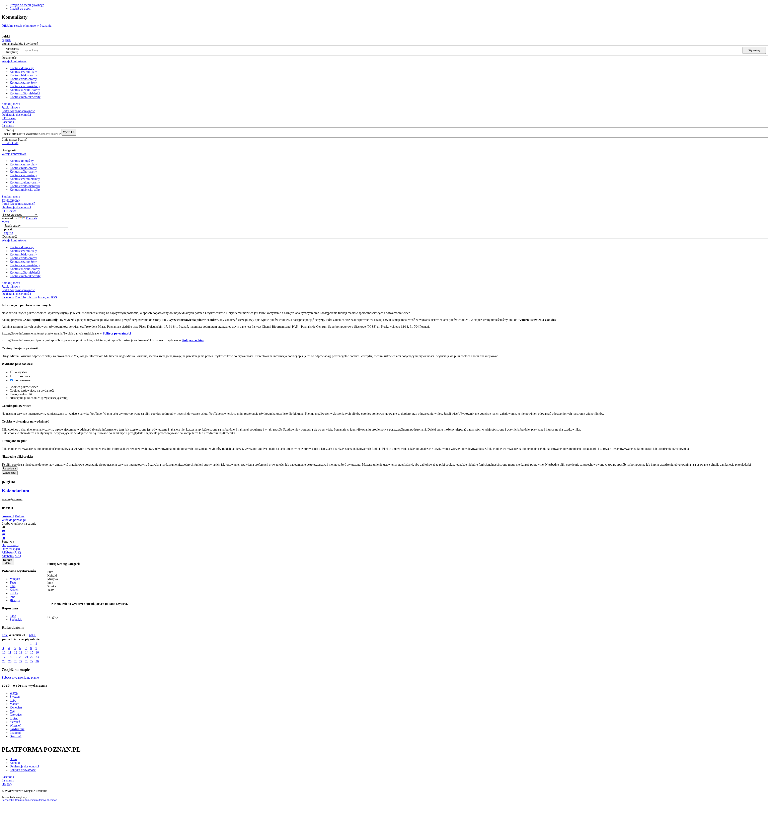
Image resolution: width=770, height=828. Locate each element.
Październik (17, 729)
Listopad (15, 732)
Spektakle (16, 619)
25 (9, 661)
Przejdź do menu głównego (27, 5)
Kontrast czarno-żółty (23, 82)
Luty (13, 700)
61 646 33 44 (10, 143)
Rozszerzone (22, 376)
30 (37, 661)
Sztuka (14, 593)
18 (9, 657)
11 (9, 652)
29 (31, 661)
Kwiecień (16, 707)
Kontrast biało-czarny (23, 75)
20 (20, 657)
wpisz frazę (15, 50)
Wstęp (14, 693)
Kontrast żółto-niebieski (25, 93)
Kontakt (15, 762)
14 (26, 652)
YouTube (20, 297)
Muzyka (15, 579)
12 (15, 652)
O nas (13, 759)
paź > (32, 635)
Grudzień (15, 736)
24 (3, 661)
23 (37, 657)
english (6, 40)
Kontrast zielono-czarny (25, 89)
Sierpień (15, 722)
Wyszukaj (754, 50)
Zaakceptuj (9, 472)
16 (37, 652)
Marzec (14, 703)
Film (12, 586)
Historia (15, 600)
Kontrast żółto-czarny (23, 79)
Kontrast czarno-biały (23, 71)
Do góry (52, 617)
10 (3, 652)
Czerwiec (16, 714)
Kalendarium (15, 490)
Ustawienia (9, 468)
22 (31, 657)
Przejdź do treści (20, 8)
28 (26, 661)
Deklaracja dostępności (24, 766)
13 (20, 652)
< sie (5, 635)
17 (3, 657)
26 (15, 661)
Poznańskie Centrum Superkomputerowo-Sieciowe (29, 800)
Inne (12, 597)
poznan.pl (8, 516)
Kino (13, 616)
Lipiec (14, 718)
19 (15, 657)
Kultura (19, 516)
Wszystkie (20, 372)
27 (20, 661)
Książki (14, 589)
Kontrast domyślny (22, 68)
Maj (12, 711)
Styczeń (15, 696)
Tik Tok (32, 297)
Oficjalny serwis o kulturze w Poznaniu (27, 25)
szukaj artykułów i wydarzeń (20, 133)
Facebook (8, 122)
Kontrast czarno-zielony (25, 86)
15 (31, 652)
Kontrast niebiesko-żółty (25, 97)
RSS (54, 297)
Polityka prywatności (23, 770)
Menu (5, 222)
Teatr (13, 582)
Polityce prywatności (117, 333)
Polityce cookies (193, 340)
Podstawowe (22, 380)
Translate (31, 218)
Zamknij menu (11, 103)
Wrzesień (15, 725)
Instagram (8, 125)
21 (26, 657)
